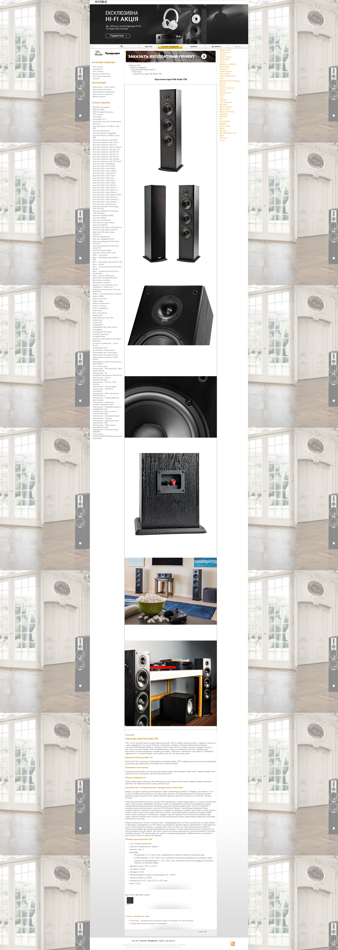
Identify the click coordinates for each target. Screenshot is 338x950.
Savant (223, 131)
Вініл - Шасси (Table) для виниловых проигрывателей (105, 277)
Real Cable (225, 126)
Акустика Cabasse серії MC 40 (106, 152)
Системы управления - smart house (105, 344)
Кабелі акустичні (100, 299)
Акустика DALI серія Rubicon (105, 197)
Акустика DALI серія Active (104, 166)
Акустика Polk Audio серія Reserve (107, 227)
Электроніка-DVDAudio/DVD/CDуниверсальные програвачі (107, 436)
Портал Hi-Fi (135, 65)
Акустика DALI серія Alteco (104, 168)
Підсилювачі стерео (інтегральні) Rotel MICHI (107, 363)
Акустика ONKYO (100, 225)
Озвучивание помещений (104, 92)
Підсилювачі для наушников (105, 352)
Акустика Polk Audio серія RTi (105, 230)
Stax (222, 135)
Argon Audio (225, 50)
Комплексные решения (103, 94)
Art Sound (224, 52)
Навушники (97, 315)
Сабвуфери (98, 325)
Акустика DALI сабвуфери (104, 164)
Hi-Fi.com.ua (101, 2)
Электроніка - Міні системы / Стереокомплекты (105, 412)
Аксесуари (97, 117)
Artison (223, 55)
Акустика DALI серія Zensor (104, 204)
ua (236, 46)
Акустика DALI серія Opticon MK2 (107, 195)
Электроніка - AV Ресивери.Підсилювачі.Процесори (107, 374)
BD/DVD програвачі (101, 107)
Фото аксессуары (100, 366)
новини (193, 46)
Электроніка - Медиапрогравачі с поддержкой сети (107, 408)
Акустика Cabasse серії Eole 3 (105, 142)
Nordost (223, 116)
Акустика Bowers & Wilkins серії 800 (106, 136)
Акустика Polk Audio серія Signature (103, 233)
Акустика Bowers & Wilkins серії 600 (106, 127)
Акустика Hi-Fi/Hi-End (102, 220)
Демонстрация (99, 96)
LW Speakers (226, 102)
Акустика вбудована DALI (103, 239)
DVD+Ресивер (99, 110)
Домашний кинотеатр (102, 89)
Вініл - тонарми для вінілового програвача (106, 272)
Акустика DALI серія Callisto (104, 171)
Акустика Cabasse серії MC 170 (106, 149)
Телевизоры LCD (100, 348)
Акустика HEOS (99, 218)
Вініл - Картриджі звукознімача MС (107, 262)
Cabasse (224, 69)
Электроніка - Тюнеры (102, 418)
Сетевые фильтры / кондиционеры (101, 335)
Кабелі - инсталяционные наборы (107, 294)
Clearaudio (225, 74)
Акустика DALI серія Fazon (104, 176)
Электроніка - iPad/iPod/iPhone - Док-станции (106, 399)
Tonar (222, 140)
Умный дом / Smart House (104, 87)
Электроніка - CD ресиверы (104, 386)
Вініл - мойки (98, 264)
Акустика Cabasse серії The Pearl (107, 161)
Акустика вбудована (101, 236)
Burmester (224, 66)
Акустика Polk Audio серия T (144, 70)
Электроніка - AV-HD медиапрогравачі (101, 378)
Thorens (223, 138)
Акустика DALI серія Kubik (104, 180)
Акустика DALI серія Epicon (104, 173)
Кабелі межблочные (101, 303)
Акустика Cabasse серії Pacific (106, 156)
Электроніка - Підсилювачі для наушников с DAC (106, 421)
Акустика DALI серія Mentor (104, 185)
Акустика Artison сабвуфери (105, 133)
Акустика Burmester (101, 131)
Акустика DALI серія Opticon (105, 192)
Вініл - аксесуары (100, 255)
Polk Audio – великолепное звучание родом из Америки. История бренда (161, 921)
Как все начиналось (101, 74)
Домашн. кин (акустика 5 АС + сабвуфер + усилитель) (106, 286)
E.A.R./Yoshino (227, 88)
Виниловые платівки (101, 280)
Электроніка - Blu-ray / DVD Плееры (104, 383)
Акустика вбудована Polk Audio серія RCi (106, 242)
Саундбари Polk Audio (102, 332)
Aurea (222, 62)
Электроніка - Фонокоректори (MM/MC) (105, 430)
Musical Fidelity (227, 112)
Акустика (96, 124)
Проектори (97, 320)
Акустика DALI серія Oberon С (106, 190)
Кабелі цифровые (100, 308)
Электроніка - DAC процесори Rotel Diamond (106, 394)
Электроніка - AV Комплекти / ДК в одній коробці (107, 369)
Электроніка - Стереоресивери (106, 416)
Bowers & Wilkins (228, 64)
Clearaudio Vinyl (227, 76)
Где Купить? (98, 69)
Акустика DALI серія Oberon (105, 187)
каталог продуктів (170, 46)
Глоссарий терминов (102, 76)
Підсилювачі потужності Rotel (105, 355)
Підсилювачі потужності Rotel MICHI (105, 358)
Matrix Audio (225, 107)
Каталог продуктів (138, 67)
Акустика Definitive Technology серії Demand (105, 212)
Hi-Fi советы (98, 71)
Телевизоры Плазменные (104, 350)
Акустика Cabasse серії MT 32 (106, 154)
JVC (222, 97)
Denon (223, 83)
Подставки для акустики (103, 318)
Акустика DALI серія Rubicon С (106, 199)
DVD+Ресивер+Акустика (103, 112)
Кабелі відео (98, 301)
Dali (221, 78)
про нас (148, 46)
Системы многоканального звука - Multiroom (107, 340)
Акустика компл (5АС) (102, 250)
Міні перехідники (100, 313)
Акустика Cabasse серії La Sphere (107, 147)
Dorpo (222, 85)
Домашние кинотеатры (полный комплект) (106, 290)
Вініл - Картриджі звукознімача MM (106, 258)
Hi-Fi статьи (98, 67)
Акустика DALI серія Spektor (105, 202)
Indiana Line (225, 93)
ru (240, 46)
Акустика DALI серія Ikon (103, 178)
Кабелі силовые (99, 306)
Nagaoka (224, 114)
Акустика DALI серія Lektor (104, 183)
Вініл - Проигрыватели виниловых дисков (107, 268)
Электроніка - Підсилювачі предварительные (104, 426)
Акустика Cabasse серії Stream (106, 159)
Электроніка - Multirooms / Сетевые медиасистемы (104, 403)
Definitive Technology (230, 81)
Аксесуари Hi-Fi (99, 119)
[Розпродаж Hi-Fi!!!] (169, 43)
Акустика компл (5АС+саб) (104, 253)
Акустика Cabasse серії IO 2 (105, 145)
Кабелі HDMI (98, 296)
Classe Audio (226, 71)
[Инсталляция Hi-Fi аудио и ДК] (171, 56)
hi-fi (174, 947)
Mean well (224, 109)
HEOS (223, 90)
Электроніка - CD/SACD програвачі (103, 390)
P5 (221, 119)
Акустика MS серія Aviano (104, 222)
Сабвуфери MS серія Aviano (105, 327)
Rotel (222, 128)
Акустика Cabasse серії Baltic (105, 140)
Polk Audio (137, 72)
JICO (222, 95)
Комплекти (97, 310)
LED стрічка (98, 114)
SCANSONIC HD (228, 133)
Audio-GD (224, 59)
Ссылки (96, 78)
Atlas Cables (226, 57)
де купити (216, 46)
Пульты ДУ (97, 322)
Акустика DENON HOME (103, 215)
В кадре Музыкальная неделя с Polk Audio (148, 923)
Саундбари (97, 329)
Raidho (223, 123)
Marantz (223, 104)
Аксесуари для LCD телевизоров (107, 121)
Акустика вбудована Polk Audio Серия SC (106, 247)
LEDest (223, 100)
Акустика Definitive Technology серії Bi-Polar (105, 207)
